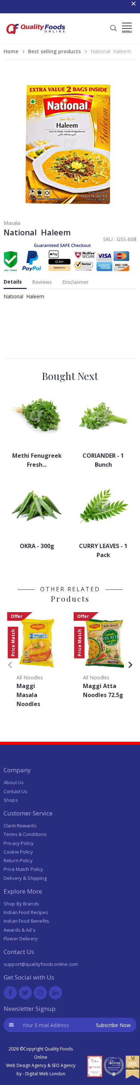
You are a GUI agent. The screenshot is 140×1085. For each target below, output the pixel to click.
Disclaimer (75, 282)
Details (13, 281)
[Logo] (36, 36)
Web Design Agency (26, 1065)
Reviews (42, 282)
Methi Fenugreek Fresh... (37, 460)
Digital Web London (45, 1074)
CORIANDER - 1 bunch (103, 460)
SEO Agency (63, 1065)
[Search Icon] (113, 28)
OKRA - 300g (37, 546)
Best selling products (54, 51)
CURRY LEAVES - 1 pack (103, 550)
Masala (12, 223)
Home (11, 51)
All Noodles (30, 677)
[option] (37, 662)
